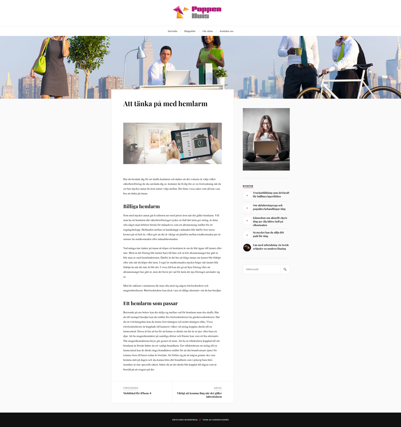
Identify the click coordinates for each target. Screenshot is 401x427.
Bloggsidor (190, 31)
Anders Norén (220, 420)
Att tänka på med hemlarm (165, 103)
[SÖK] (285, 269)
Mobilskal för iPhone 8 (137, 393)
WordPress (191, 420)
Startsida (172, 31)
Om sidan (208, 31)
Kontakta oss (226, 31)
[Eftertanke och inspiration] (200, 16)
